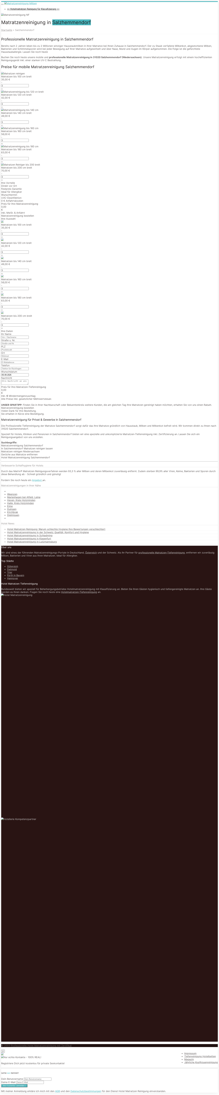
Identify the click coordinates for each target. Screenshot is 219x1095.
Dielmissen (13, 515)
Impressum (190, 1053)
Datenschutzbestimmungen (85, 1091)
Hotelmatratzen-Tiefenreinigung (79, 592)
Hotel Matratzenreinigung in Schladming (29, 535)
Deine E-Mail (8, 1082)
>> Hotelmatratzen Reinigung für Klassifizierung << (33, 9)
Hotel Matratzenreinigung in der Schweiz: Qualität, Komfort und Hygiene (48, 532)
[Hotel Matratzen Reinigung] (20, 3)
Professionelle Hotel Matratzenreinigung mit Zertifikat (41, 1045)
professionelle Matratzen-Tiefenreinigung (161, 552)
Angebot (37, 480)
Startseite (6, 30)
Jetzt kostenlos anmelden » (14, 1086)
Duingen (11, 509)
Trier (9, 572)
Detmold (12, 569)
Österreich (91, 552)
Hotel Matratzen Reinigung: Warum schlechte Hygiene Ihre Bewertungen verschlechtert (56, 529)
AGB (57, 1091)
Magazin (189, 1059)
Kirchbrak (12, 512)
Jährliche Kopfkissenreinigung (201, 1062)
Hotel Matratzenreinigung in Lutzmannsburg (32, 541)
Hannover (12, 578)
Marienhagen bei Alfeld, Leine (23, 497)
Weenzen (12, 494)
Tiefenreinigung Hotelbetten (200, 1056)
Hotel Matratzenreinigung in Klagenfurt (29, 538)
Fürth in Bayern (15, 575)
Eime (10, 506)
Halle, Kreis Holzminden (20, 503)
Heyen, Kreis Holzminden (21, 500)
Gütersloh (12, 566)
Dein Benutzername (12, 1078)
